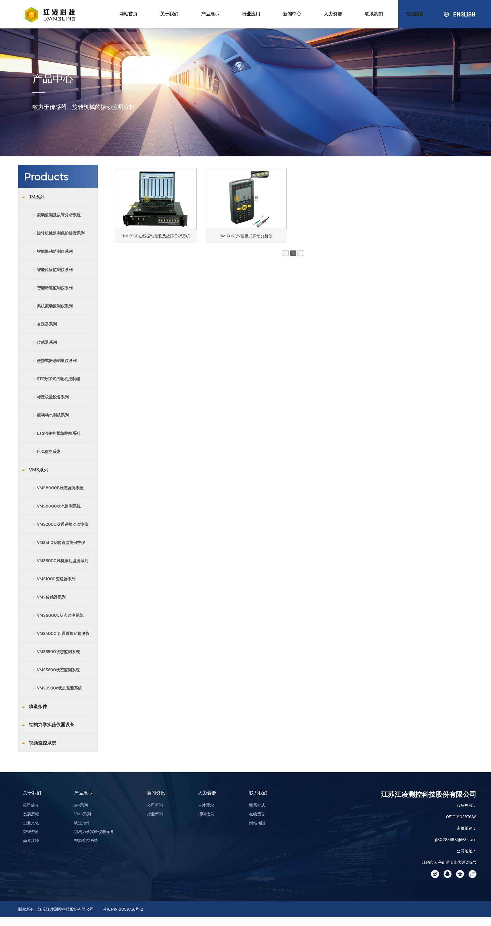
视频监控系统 (86, 840)
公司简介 (31, 805)
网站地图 (257, 822)
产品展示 (210, 13)
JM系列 (81, 805)
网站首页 (128, 13)
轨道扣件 (82, 822)
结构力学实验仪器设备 (94, 831)
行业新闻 (155, 813)
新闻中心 (292, 13)
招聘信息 (206, 813)
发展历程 (31, 813)
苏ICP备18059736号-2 (123, 909)
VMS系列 (82, 813)
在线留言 (415, 13)
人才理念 (206, 805)
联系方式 (257, 805)
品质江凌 (31, 840)
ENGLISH (453, 14)
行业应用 (251, 13)
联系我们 (374, 13)
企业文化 (31, 822)
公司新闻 (155, 805)
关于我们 (169, 13)
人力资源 (333, 13)
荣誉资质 (31, 831)
